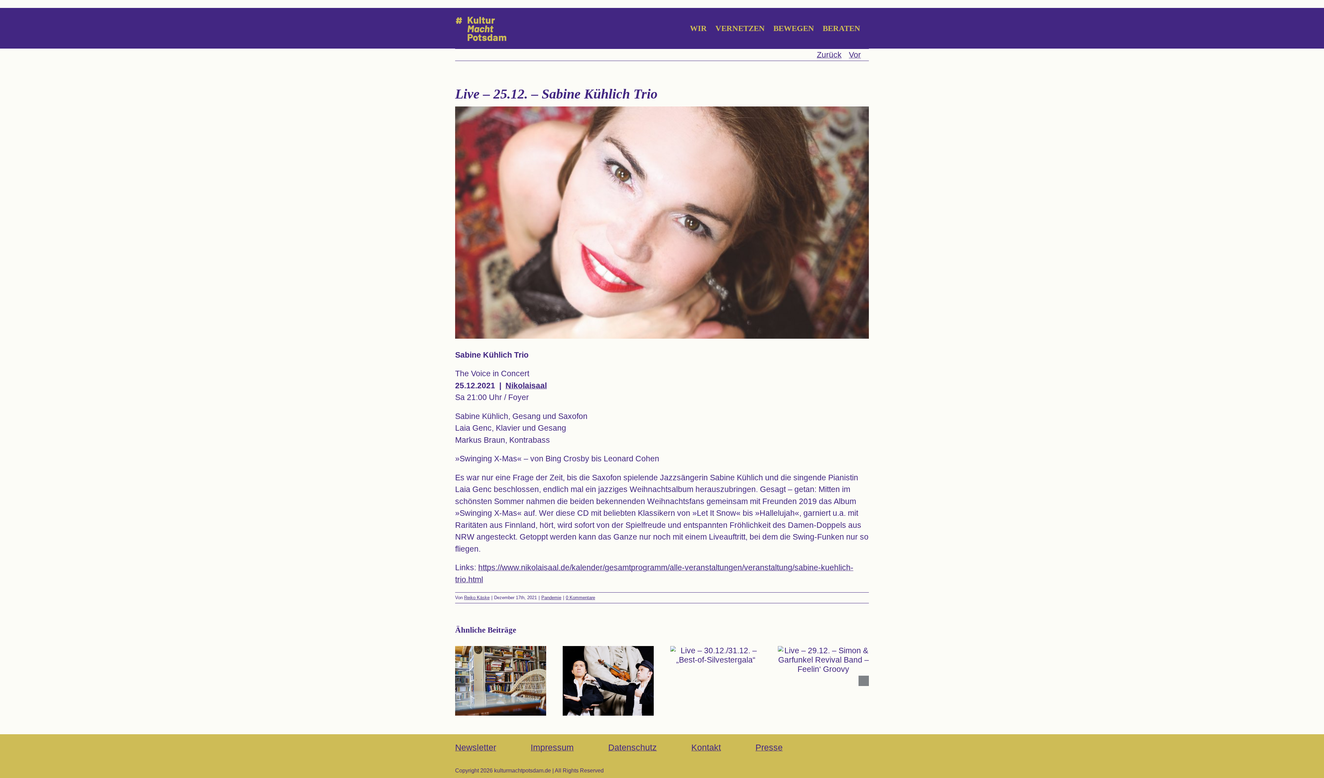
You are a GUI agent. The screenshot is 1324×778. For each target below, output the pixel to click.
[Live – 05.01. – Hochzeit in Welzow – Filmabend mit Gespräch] (500, 681)
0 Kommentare (580, 597)
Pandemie (551, 597)
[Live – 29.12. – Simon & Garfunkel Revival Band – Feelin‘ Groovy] (823, 660)
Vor (855, 54)
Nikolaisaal (526, 385)
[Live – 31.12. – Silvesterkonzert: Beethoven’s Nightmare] (608, 681)
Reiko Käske (477, 597)
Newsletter (475, 747)
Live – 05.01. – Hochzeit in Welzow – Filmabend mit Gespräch (500, 664)
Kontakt (706, 747)
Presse (769, 747)
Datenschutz (632, 747)
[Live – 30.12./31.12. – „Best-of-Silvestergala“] (715, 655)
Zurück (829, 54)
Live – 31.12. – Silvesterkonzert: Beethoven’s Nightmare (608, 664)
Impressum (552, 747)
